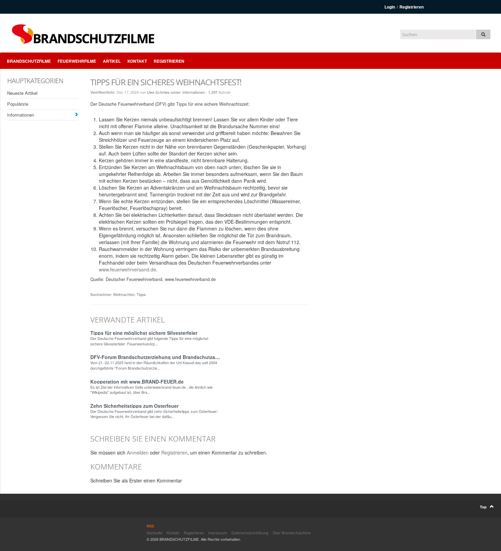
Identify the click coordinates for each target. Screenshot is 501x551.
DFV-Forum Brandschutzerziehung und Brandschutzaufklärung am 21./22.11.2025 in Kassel (196, 357)
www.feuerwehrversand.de (127, 269)
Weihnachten (124, 294)
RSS (150, 525)
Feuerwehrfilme (77, 61)
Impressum (217, 532)
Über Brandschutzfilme (292, 532)
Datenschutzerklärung (249, 532)
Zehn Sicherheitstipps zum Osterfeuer (134, 405)
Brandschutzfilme (29, 61)
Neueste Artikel (22, 93)
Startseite (154, 532)
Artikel (112, 61)
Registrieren (411, 7)
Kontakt (137, 61)
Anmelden (138, 452)
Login (389, 7)
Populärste (17, 104)
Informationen (20, 114)
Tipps (141, 294)
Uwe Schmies (158, 92)
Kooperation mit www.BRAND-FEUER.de (137, 381)
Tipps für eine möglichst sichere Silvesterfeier (143, 332)
